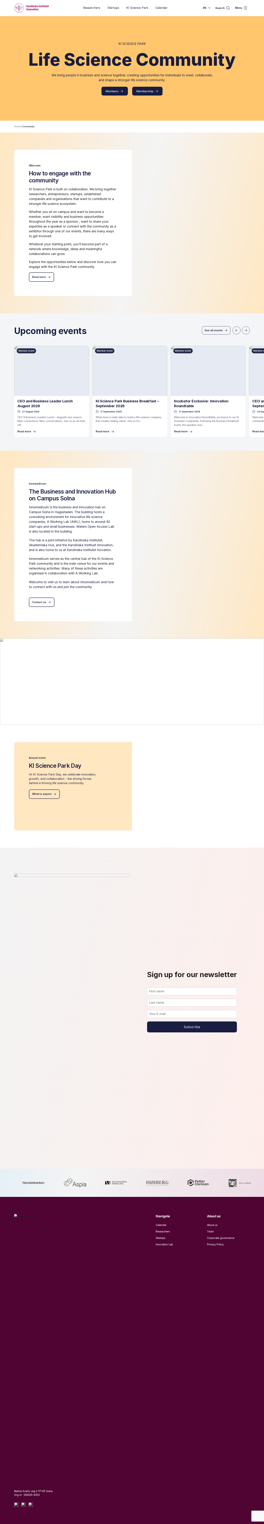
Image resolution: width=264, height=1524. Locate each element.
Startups (113, 8)
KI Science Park (137, 8)
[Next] (246, 330)
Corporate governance (221, 1237)
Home (17, 126)
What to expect (42, 793)
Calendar (161, 8)
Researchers (91, 8)
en (204, 7)
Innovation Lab (164, 1244)
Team (210, 1231)
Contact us (39, 602)
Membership (144, 91)
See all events (214, 330)
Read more (39, 276)
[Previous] (236, 330)
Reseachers (163, 1231)
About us (212, 1224)
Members (112, 91)
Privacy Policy (215, 1244)
